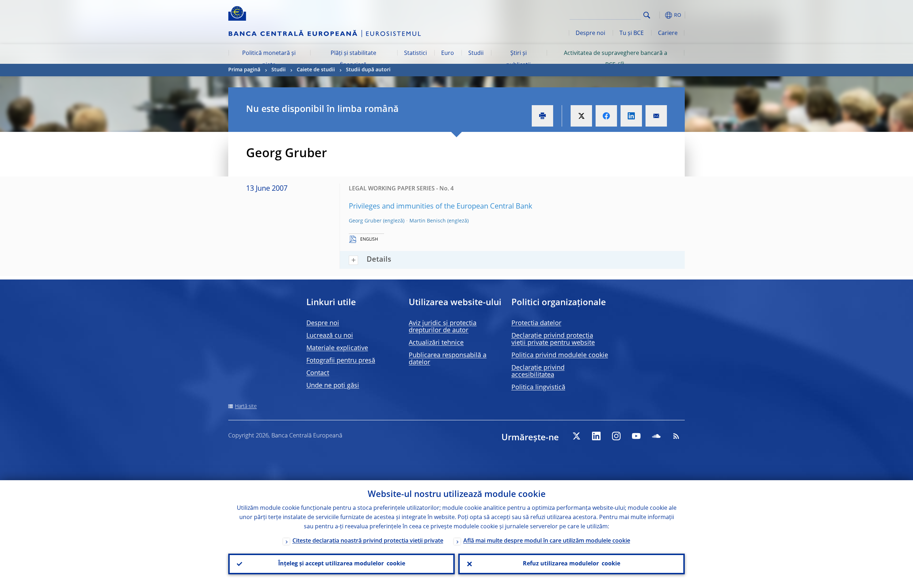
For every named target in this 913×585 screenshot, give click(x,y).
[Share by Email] (656, 116)
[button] (660, 15)
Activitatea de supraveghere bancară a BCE (615, 59)
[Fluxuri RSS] (676, 436)
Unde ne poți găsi (332, 386)
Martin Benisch (427, 221)
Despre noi (590, 33)
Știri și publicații (518, 59)
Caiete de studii (316, 69)
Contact (317, 373)
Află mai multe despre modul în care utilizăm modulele (546, 541)
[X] (576, 436)
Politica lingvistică (538, 387)
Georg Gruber (365, 221)
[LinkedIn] (596, 436)
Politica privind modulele (559, 355)
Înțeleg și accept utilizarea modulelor (341, 564)
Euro (447, 53)
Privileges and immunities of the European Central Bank (440, 206)
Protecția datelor (536, 323)
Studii (476, 53)
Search (647, 15)
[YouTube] (636, 436)
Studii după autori (368, 69)
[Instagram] (616, 436)
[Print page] (542, 116)
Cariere (668, 33)
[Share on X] (581, 116)
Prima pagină (244, 69)
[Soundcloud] (656, 436)
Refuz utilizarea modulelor (571, 564)
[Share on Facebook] (606, 116)
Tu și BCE (631, 33)
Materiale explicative (337, 348)
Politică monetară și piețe (269, 59)
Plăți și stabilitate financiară (353, 59)
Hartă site (246, 406)
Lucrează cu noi (329, 336)
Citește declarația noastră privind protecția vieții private (367, 541)
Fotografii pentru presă (340, 361)
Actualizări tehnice (436, 343)
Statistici (415, 53)
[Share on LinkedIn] (631, 116)
